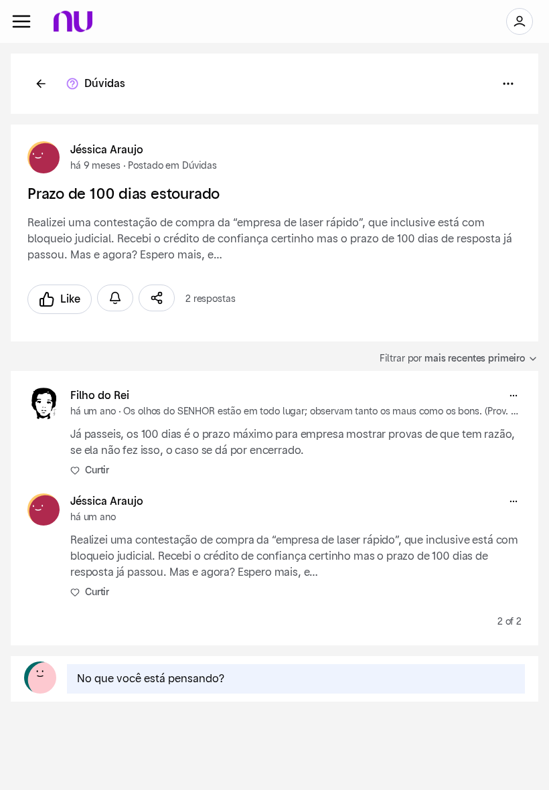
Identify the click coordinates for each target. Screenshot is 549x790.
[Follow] (115, 298)
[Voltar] (40, 83)
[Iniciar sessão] (519, 21)
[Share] (157, 298)
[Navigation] (21, 21)
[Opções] (508, 83)
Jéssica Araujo (106, 150)
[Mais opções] (513, 396)
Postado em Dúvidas (172, 166)
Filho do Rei (99, 395)
